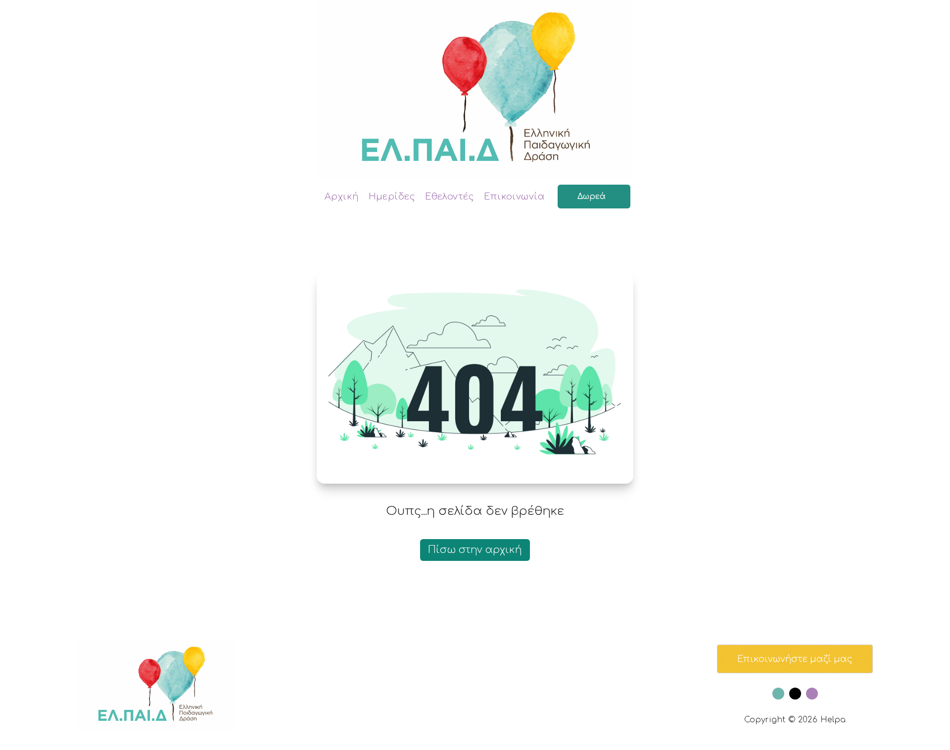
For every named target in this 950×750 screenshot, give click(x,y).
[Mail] (795, 694)
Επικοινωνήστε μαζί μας (795, 659)
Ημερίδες (392, 196)
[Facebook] (778, 694)
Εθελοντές (449, 196)
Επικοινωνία (514, 196)
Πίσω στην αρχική (475, 549)
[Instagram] (812, 694)
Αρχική (342, 196)
